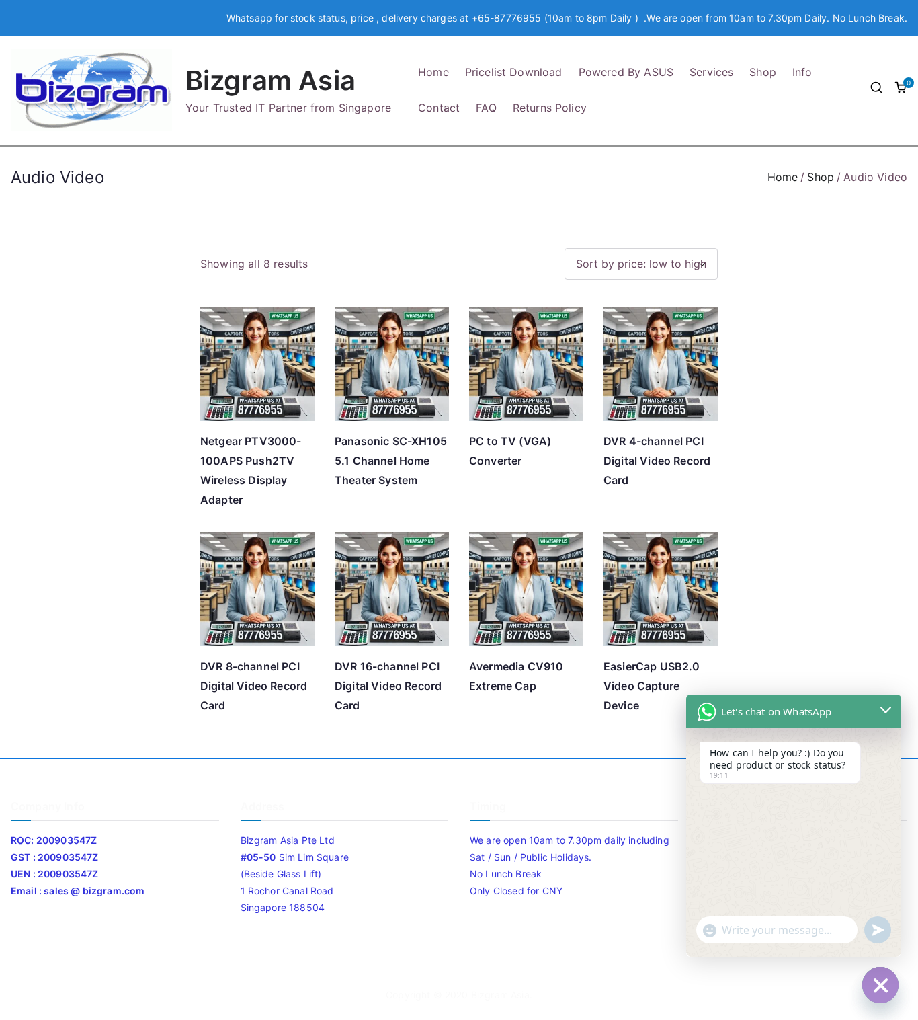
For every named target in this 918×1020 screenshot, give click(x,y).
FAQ (486, 107)
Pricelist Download (513, 72)
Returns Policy (550, 107)
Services (711, 72)
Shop (762, 72)
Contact (439, 107)
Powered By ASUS (626, 72)
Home (433, 72)
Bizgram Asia (270, 80)
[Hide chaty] (880, 985)
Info (802, 72)
